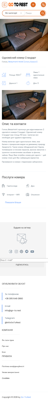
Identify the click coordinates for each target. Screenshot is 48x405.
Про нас (5, 346)
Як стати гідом (8, 340)
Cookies (5, 378)
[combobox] (13, 13)
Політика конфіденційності (13, 366)
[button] (42, 114)
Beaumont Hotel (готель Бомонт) (23, 61)
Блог (4, 352)
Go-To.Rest (26, 397)
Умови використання (10, 372)
